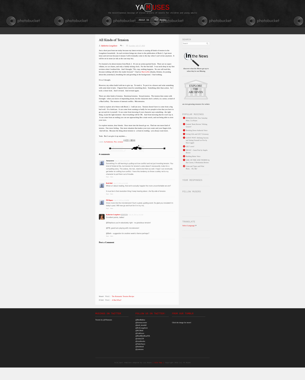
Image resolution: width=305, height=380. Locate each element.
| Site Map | (158, 363)
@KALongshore (141, 328)
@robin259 (139, 339)
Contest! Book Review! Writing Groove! (196, 125)
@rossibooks (140, 341)
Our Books (160, 20)
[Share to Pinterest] (134, 140)
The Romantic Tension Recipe (123, 296)
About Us (144, 20)
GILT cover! (190, 146)
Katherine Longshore (113, 214)
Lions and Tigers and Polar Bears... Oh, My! (195, 167)
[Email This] (124, 140)
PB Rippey (109, 200)
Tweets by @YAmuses (103, 320)
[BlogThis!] (127, 140)
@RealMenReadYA (142, 336)
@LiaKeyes (139, 333)
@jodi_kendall (140, 325)
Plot (115, 142)
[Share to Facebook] (132, 140)
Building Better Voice (193, 156)
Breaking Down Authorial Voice (196, 130)
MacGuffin (146, 72)
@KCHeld (139, 330)
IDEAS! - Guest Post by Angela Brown (196, 151)
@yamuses (139, 349)
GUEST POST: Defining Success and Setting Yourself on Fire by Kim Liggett (197, 140)
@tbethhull (139, 347)
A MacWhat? (116, 300)
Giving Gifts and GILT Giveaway (197, 134)
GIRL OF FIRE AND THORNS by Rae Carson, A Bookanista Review (198, 161)
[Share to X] (129, 140)
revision (120, 142)
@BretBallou (140, 320)
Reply (107, 177)
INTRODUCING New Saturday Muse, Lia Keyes (196, 119)
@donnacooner (141, 322)
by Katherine (108, 142)
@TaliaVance (140, 344)
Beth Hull (109, 183)
